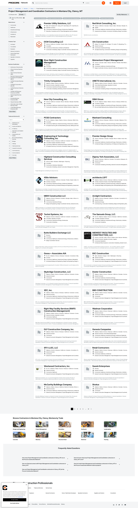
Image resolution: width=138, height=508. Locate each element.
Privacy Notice (35, 504)
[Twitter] (119, 504)
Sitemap (63, 504)
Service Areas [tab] (49, 488)
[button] (9, 25)
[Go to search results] (23, 119)
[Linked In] (113, 504)
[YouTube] (125, 504)
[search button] (103, 3)
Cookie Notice (20, 496)
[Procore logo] (14, 3)
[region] (14, 495)
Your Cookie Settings (14, 503)
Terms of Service (42, 504)
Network (24, 3)
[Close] (26, 484)
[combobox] (93, 3)
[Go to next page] (91, 409)
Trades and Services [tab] (38, 488)
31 (88, 409)
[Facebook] (116, 505)
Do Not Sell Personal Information (53, 504)
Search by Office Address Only (17, 18)
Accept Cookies (14, 499)
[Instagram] (122, 505)
